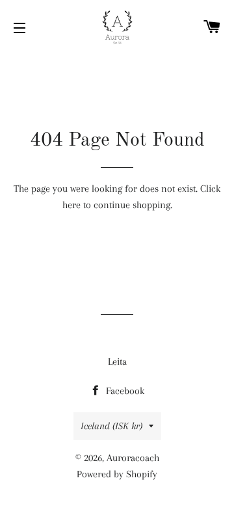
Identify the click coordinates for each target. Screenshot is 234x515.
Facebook (123, 391)
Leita (117, 361)
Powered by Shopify (117, 474)
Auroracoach (133, 458)
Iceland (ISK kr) (111, 426)
